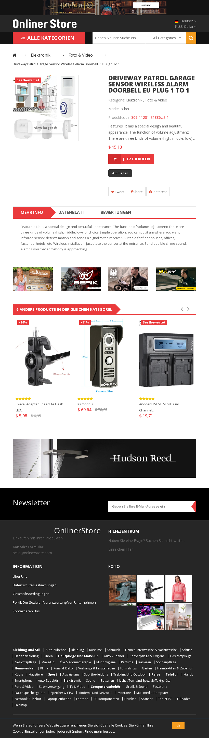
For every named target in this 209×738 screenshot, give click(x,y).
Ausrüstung (70, 674)
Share (138, 191)
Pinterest (159, 191)
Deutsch (187, 21)
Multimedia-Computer (152, 692)
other (125, 108)
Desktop (21, 705)
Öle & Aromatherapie (75, 662)
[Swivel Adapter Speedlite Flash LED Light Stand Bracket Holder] (43, 355)
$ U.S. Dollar (184, 26)
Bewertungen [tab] (116, 212)
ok (178, 725)
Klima (44, 668)
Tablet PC (165, 699)
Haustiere (36, 674)
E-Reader (183, 699)
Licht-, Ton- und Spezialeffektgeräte (145, 680)
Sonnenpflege (166, 662)
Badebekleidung (26, 656)
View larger (44, 127)
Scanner (147, 699)
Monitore (124, 692)
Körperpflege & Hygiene (147, 656)
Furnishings (128, 668)
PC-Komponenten (106, 699)
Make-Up (48, 662)
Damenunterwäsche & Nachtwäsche (151, 650)
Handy (188, 674)
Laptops (82, 699)
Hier (129, 549)
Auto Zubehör (56, 650)
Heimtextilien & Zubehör (175, 668)
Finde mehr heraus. (100, 731)
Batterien (107, 680)
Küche (19, 674)
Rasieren (144, 662)
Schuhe (187, 650)
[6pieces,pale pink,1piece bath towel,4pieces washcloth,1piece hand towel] (178, 616)
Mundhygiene (106, 662)
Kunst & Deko (63, 668)
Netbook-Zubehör (28, 699)
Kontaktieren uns (26, 611)
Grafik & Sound (137, 686)
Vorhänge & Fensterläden (96, 668)
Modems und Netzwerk (95, 692)
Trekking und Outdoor (129, 674)
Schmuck (113, 650)
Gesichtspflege (180, 656)
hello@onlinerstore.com (32, 552)
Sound (90, 680)
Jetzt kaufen (136, 159)
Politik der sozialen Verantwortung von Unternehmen (54, 602)
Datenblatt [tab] (71, 212)
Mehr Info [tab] (32, 212)
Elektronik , (135, 100)
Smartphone (24, 680)
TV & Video (77, 686)
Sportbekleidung (96, 674)
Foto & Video (156, 100)
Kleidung (77, 650)
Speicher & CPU (62, 692)
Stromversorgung (51, 686)
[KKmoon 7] (104, 355)
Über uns (20, 576)
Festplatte (160, 686)
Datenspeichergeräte (30, 692)
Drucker (130, 699)
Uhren (48, 656)
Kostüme (95, 650)
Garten (147, 668)
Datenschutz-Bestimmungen (35, 585)
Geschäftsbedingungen (31, 593)
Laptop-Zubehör (59, 699)
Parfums (127, 662)
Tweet (119, 191)
